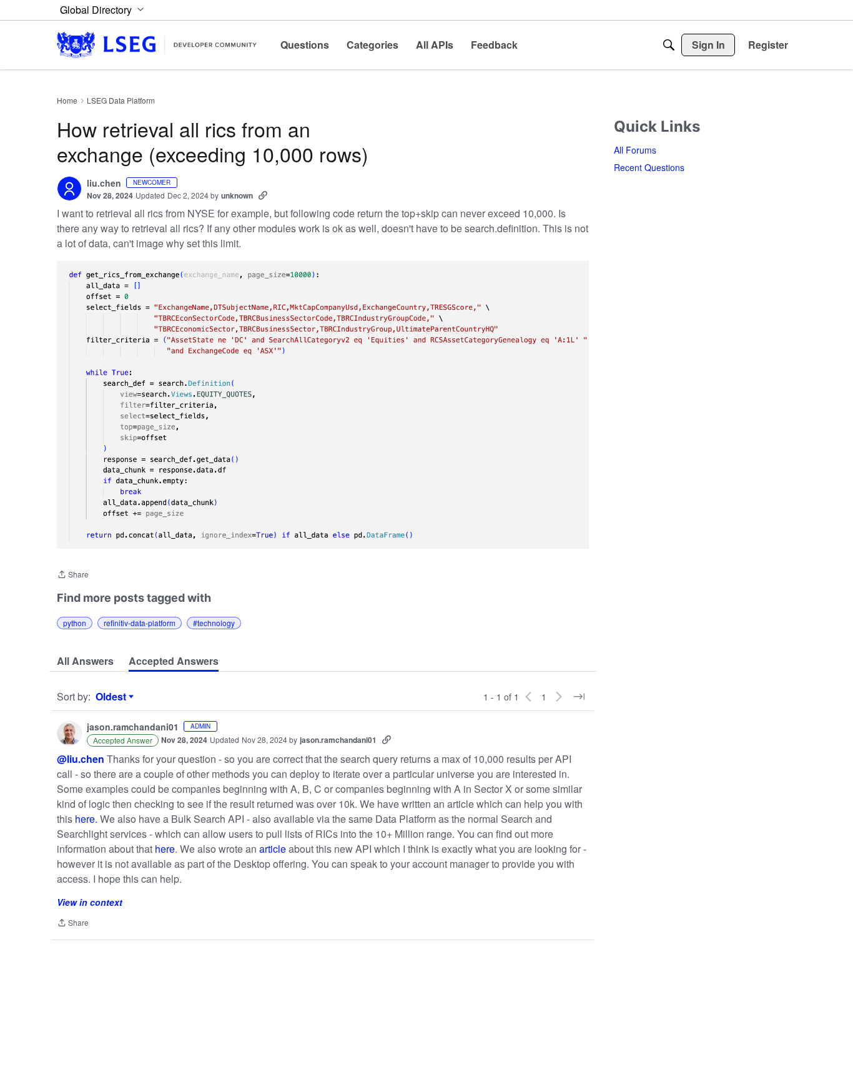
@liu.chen (80, 759)
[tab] (85, 661)
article (272, 849)
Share (73, 575)
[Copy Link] (262, 195)
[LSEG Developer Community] (157, 44)
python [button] (74, 622)
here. (86, 819)
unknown (237, 195)
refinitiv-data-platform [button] (139, 622)
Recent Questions (649, 167)
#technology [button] (214, 622)
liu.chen (104, 183)
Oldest (112, 696)
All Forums (635, 150)
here (165, 849)
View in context (89, 902)
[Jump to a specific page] (579, 697)
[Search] (669, 45)
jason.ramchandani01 (133, 727)
